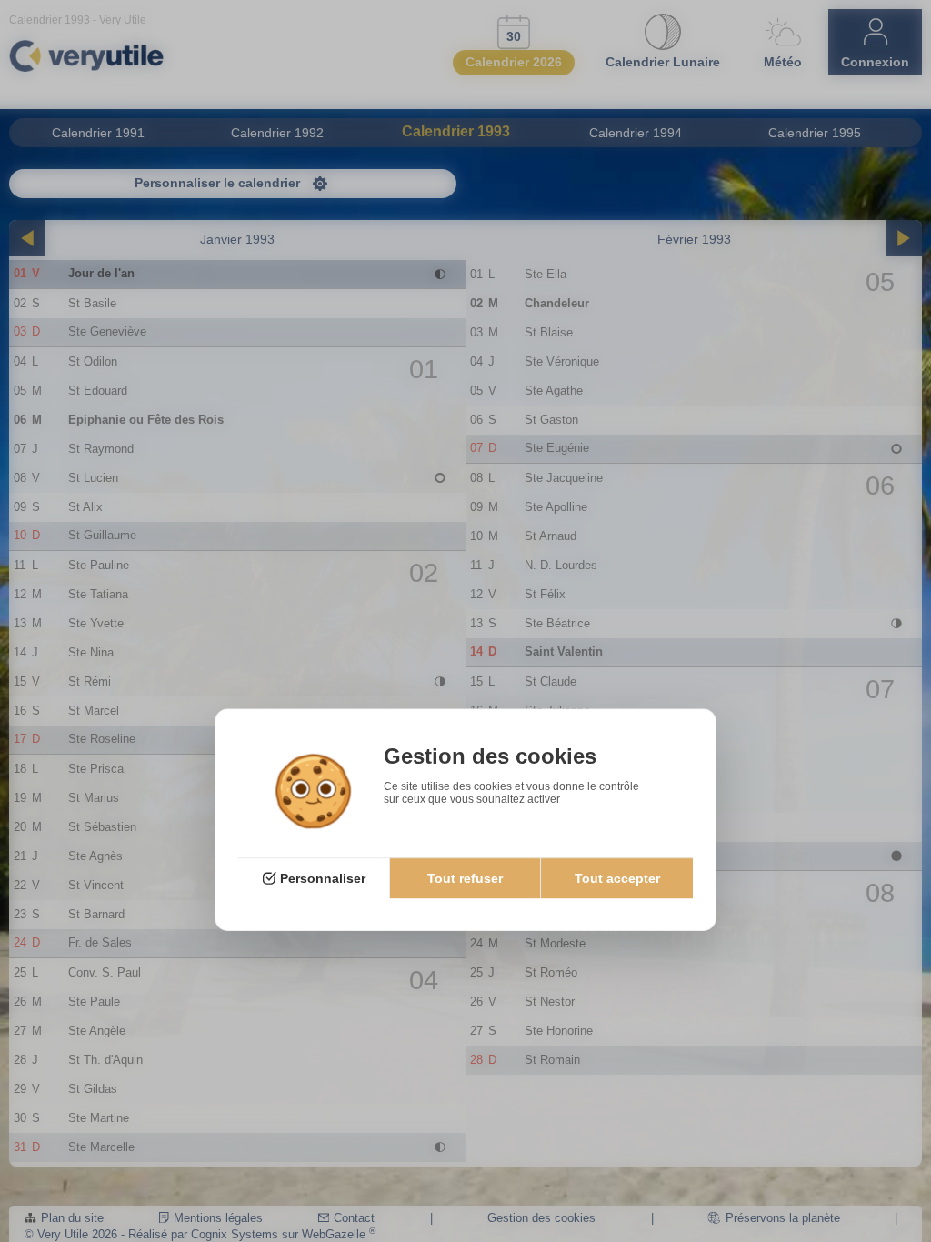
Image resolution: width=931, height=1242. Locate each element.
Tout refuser (465, 879)
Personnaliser (322, 879)
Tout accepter (617, 879)
